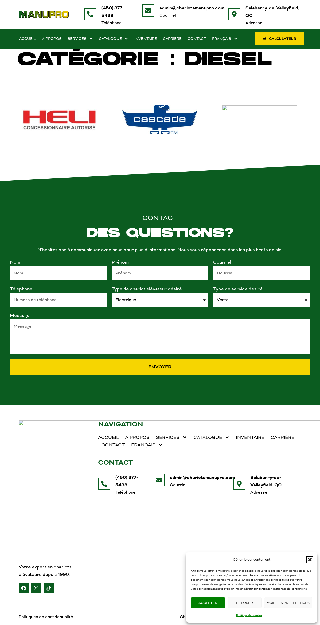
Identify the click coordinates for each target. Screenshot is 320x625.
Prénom (120, 262)
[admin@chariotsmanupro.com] (148, 10)
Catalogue (110, 38)
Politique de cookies (249, 615)
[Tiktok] (49, 588)
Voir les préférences (288, 603)
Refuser (244, 603)
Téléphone (21, 289)
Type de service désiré (238, 289)
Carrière (172, 38)
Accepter (208, 603)
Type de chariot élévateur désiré (147, 289)
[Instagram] (36, 588)
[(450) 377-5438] (90, 14)
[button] (310, 559)
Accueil (27, 38)
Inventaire (145, 38)
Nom (15, 262)
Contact (197, 38)
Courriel (222, 262)
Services (77, 38)
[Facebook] (24, 588)
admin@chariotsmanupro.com (192, 8)
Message (20, 315)
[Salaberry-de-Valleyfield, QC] (234, 14)
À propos (52, 38)
